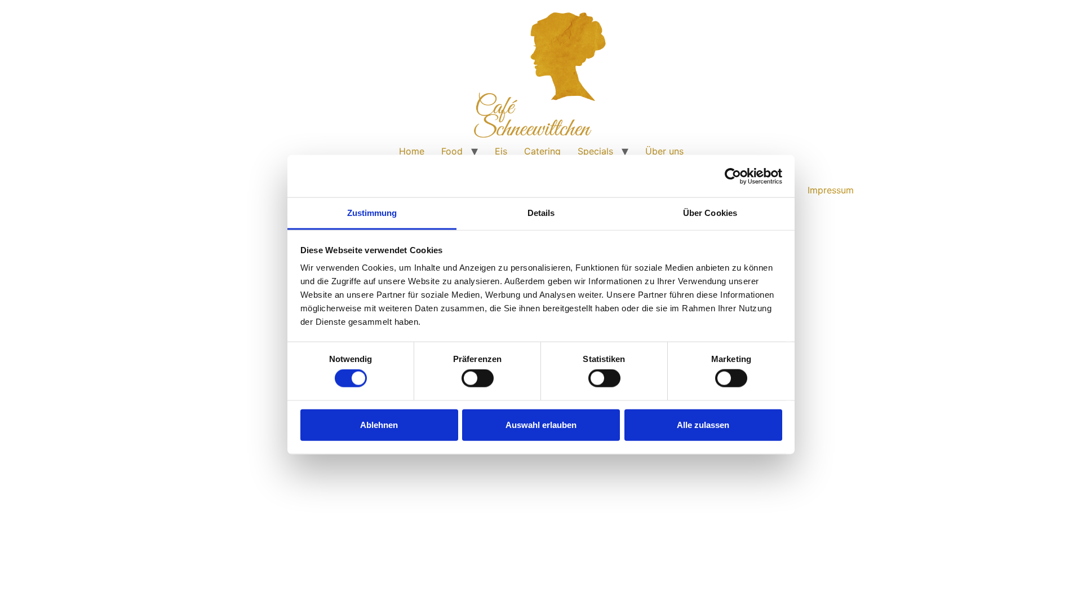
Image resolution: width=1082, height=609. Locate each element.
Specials (595, 151)
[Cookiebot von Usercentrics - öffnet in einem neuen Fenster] (733, 175)
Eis (501, 151)
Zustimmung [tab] (372, 213)
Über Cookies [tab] (710, 213)
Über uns (664, 151)
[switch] (478, 378)
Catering (542, 151)
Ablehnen (379, 424)
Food (452, 151)
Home (411, 151)
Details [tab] (541, 213)
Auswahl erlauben (541, 424)
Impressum (831, 190)
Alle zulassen (703, 424)
